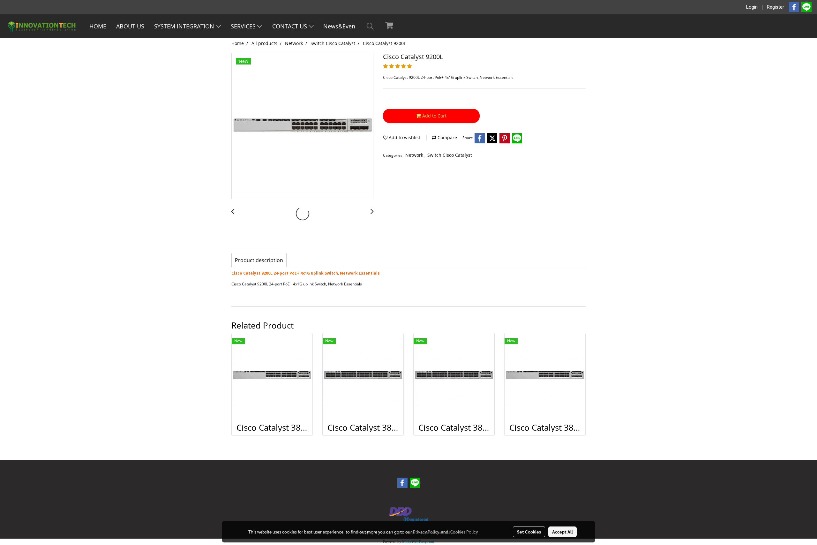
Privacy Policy (426, 531)
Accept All (562, 531)
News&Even (339, 26)
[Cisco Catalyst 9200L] (302, 126)
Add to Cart (433, 116)
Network (414, 155)
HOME (97, 26)
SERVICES (244, 26)
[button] (370, 26)
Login (752, 7)
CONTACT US (290, 26)
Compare (446, 137)
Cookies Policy (464, 531)
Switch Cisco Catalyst (449, 155)
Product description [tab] (259, 260)
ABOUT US (130, 26)
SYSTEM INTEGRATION (185, 26)
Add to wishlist (403, 137)
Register (775, 7)
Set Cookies (529, 531)
